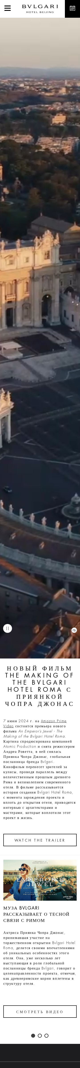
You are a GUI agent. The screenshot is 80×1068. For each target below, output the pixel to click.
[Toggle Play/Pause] (7, 628)
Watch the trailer (40, 840)
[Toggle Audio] (74, 630)
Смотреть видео (40, 1012)
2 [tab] (40, 1036)
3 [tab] (46, 1036)
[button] (7, 9)
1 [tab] (33, 1036)
